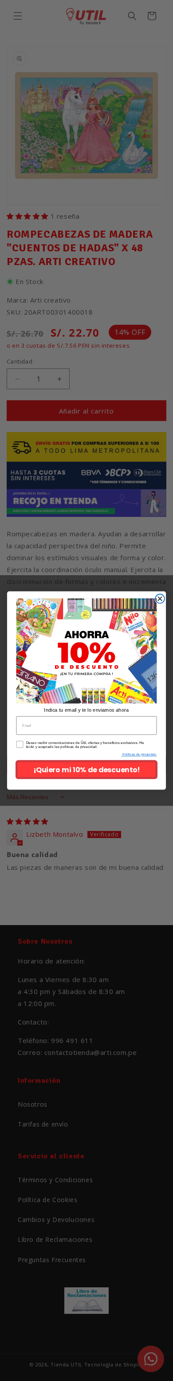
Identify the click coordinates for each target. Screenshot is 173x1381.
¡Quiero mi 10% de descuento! (86, 769)
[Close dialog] (160, 598)
